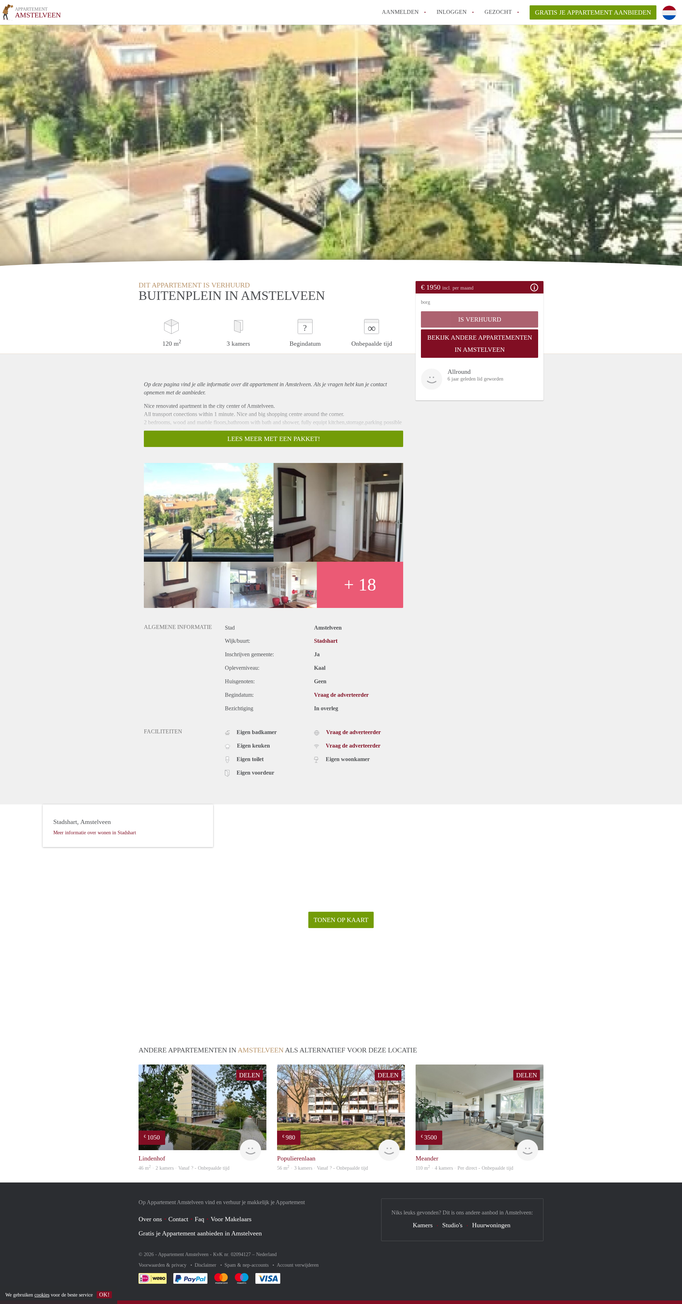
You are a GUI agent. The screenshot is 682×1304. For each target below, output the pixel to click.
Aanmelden (400, 12)
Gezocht (498, 12)
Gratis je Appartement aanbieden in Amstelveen (200, 1233)
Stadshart (325, 641)
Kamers (423, 1225)
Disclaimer (206, 1265)
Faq (199, 1219)
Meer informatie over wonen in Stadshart (94, 832)
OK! (104, 1295)
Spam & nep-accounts (247, 1265)
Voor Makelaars (231, 1219)
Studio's (452, 1225)
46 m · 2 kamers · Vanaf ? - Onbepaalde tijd (184, 1168)
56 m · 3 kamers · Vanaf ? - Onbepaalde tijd (322, 1168)
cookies (41, 1295)
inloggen (452, 12)
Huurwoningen (491, 1225)
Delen (249, 1075)
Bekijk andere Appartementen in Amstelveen (479, 343)
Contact (178, 1219)
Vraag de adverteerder (341, 695)
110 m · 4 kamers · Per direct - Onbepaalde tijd (464, 1168)
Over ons (150, 1219)
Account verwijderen (298, 1265)
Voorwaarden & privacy (163, 1265)
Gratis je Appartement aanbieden (593, 12)
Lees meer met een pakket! (273, 438)
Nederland (266, 1254)
